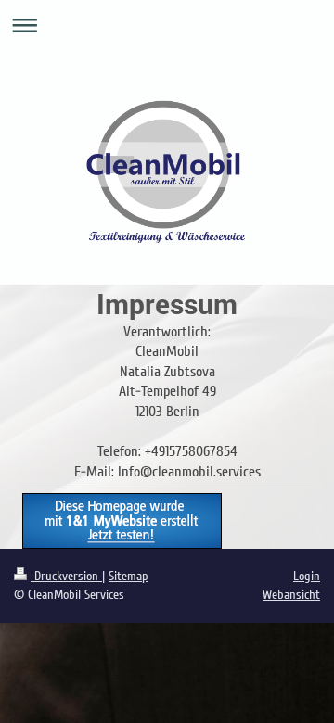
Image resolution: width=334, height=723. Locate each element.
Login (306, 576)
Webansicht (291, 594)
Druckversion (66, 576)
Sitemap (128, 576)
